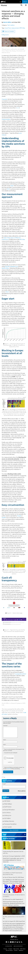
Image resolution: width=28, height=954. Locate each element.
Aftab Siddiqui (8, 804)
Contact (10, 948)
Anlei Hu (7, 921)
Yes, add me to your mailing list (10, 752)
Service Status (9, 950)
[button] (21, 5)
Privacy (5, 948)
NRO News (22, 948)
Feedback (21, 950)
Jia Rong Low (7, 815)
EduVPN (7, 266)
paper (12, 185)
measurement (15, 28)
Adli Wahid (7, 801)
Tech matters (11, 25)
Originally (4, 99)
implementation (6, 119)
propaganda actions (20, 674)
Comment (5, 725)
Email (4, 744)
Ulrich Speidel (8, 827)
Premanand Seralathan (10, 824)
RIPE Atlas (22, 28)
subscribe (9, 768)
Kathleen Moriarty (9, 821)
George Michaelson (9, 809)
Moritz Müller (7, 22)
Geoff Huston (7, 806)
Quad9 (3, 517)
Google (19, 515)
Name (4, 739)
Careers (16, 950)
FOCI (8, 189)
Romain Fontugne (9, 856)
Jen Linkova (7, 812)
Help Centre (16, 948)
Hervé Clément (9, 877)
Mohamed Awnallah (10, 899)
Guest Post (8, 28)
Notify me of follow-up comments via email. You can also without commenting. (13, 768)
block (7, 292)
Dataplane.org (14, 266)
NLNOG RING (5, 268)
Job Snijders (7, 818)
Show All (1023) (14, 830)
